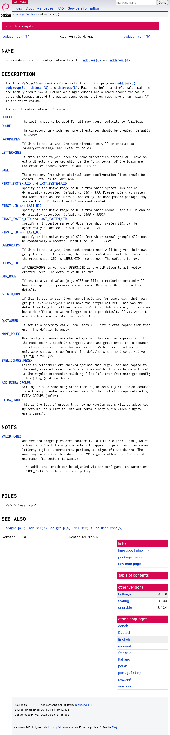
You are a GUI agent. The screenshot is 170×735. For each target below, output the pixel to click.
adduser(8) (92, 60)
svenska (124, 686)
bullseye (20, 14)
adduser (32, 14)
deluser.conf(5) (109, 528)
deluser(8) (40, 87)
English (124, 639)
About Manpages (39, 8)
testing (123, 601)
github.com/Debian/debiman (60, 727)
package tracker (130, 557)
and (34, 183)
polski (123, 666)
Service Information (83, 8)
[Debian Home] (5, 9)
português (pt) (129, 673)
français (124, 653)
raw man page (129, 564)
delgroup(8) (68, 87)
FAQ (60, 8)
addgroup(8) (120, 60)
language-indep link (133, 550)
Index (18, 8)
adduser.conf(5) (15, 36)
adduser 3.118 (83, 704)
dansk (123, 626)
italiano (124, 659)
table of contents (134, 575)
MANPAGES (20, 1)
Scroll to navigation (20, 26)
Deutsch (124, 632)
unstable (125, 607)
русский (124, 679)
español (124, 646)
